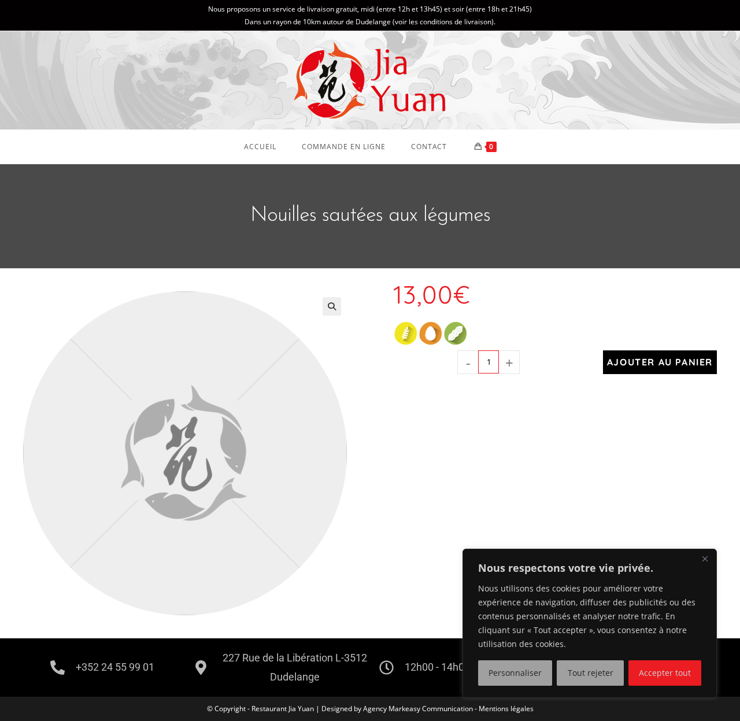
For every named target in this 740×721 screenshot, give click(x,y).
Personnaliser (515, 672)
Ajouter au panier (660, 362)
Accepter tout (665, 672)
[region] (589, 623)
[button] (332, 306)
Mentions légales (506, 708)
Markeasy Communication (431, 708)
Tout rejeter (590, 672)
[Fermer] (705, 558)
